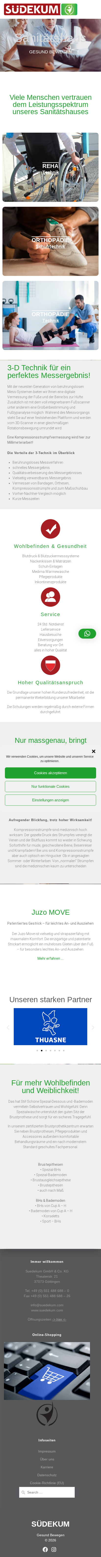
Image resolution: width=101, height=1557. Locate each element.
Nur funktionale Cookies (50, 786)
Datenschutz (47, 1475)
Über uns (47, 1459)
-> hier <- (59, 1319)
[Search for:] (47, 1492)
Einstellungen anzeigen (50, 800)
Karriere (47, 1467)
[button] (93, 751)
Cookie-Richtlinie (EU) (47, 1483)
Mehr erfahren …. (51, 958)
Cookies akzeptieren (50, 773)
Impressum (47, 1451)
